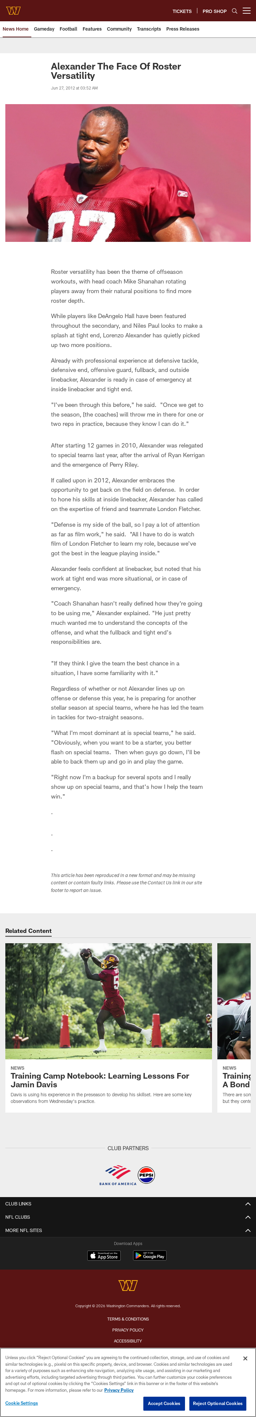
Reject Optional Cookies (218, 1403)
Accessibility (128, 1340)
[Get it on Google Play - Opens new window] (150, 1259)
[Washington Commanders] (128, 1286)
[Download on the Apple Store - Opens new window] (104, 1256)
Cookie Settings (21, 1403)
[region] (128, 1382)
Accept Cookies (164, 1403)
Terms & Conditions (128, 1319)
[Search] (234, 10)
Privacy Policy (128, 1330)
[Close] (245, 1358)
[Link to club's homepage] (13, 8)
